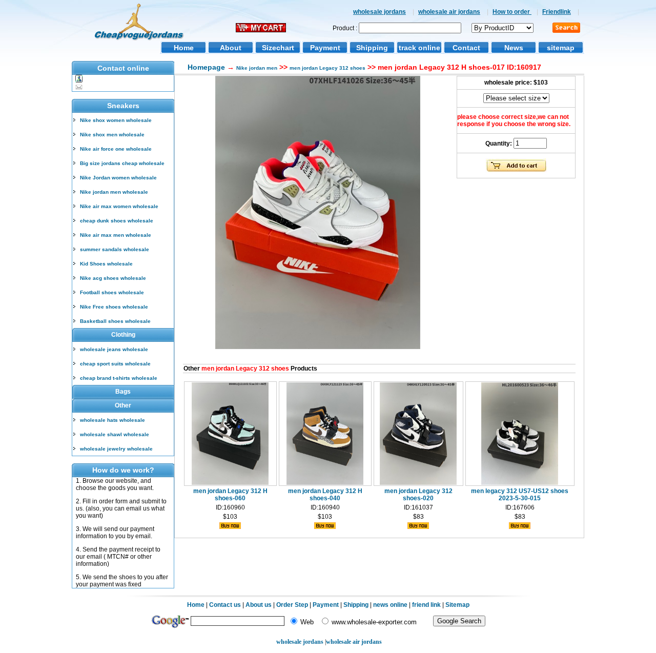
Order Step (293, 604)
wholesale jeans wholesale (114, 349)
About (230, 48)
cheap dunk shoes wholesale (116, 220)
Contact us (225, 604)
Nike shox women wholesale (116, 120)
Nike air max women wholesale (119, 206)
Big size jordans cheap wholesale (122, 163)
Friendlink (556, 11)
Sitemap (457, 604)
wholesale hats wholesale (112, 420)
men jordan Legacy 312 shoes (327, 68)
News (513, 48)
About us (258, 604)
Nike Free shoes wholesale (114, 307)
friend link (426, 604)
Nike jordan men (256, 68)
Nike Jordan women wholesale (118, 177)
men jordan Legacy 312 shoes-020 (418, 494)
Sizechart (278, 48)
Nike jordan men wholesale (114, 192)
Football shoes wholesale (112, 292)
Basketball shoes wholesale (115, 321)
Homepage (206, 67)
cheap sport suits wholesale (115, 363)
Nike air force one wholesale (116, 149)
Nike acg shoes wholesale (113, 278)
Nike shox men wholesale (112, 134)
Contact (466, 48)
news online (390, 604)
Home (184, 48)
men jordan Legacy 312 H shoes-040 (325, 494)
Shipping (372, 48)
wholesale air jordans (449, 11)
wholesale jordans (379, 11)
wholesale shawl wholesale (114, 434)
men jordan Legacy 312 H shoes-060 (230, 494)
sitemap (561, 48)
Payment (325, 48)
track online (419, 48)
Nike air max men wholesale (115, 235)
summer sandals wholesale (114, 249)
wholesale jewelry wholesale (116, 449)
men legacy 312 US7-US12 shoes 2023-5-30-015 (519, 494)
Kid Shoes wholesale (106, 264)
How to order (512, 11)
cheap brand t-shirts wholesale (118, 378)
